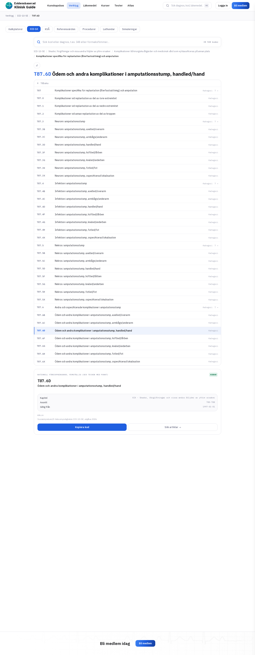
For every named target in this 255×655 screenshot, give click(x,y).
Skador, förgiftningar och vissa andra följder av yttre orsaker (79, 51)
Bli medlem (240, 5)
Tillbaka (44, 83)
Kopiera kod (82, 427)
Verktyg (73, 5)
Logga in (223, 5)
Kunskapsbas (55, 5)
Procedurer (89, 29)
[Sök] (167, 5)
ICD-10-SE (22, 15)
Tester (118, 5)
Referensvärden (66, 29)
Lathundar (109, 29)
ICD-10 (34, 29)
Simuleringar (129, 29)
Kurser (105, 5)
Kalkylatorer (15, 29)
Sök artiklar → (173, 427)
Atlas (131, 5)
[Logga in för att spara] (37, 65)
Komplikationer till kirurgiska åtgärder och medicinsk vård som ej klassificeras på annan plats (162, 51)
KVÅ (47, 29)
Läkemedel (89, 5)
